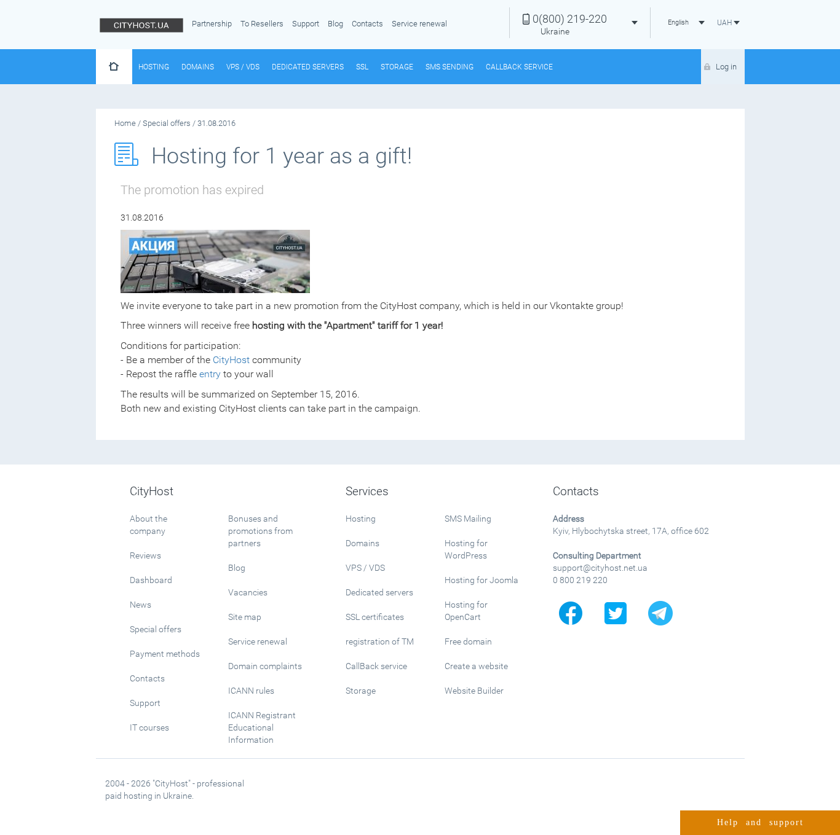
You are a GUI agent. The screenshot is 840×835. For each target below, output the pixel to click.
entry (210, 374)
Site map (244, 617)
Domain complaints (265, 666)
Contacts (367, 23)
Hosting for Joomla (481, 580)
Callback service (519, 67)
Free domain (468, 641)
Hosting (153, 67)
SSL (362, 67)
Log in (726, 66)
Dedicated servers (308, 67)
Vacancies (247, 592)
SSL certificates (375, 617)
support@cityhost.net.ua (600, 568)
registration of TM (380, 641)
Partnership (212, 23)
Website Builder (474, 691)
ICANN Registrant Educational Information (262, 727)
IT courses (149, 727)
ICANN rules (251, 691)
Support (305, 23)
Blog (335, 23)
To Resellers (261, 23)
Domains (197, 67)
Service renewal (419, 23)
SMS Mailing (468, 518)
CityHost (231, 360)
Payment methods (165, 654)
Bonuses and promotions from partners (260, 531)
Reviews (145, 555)
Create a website (476, 666)
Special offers (155, 629)
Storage (397, 67)
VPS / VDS (243, 67)
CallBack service (376, 666)
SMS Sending (449, 67)
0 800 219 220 (580, 580)
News (140, 605)
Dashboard (151, 580)
